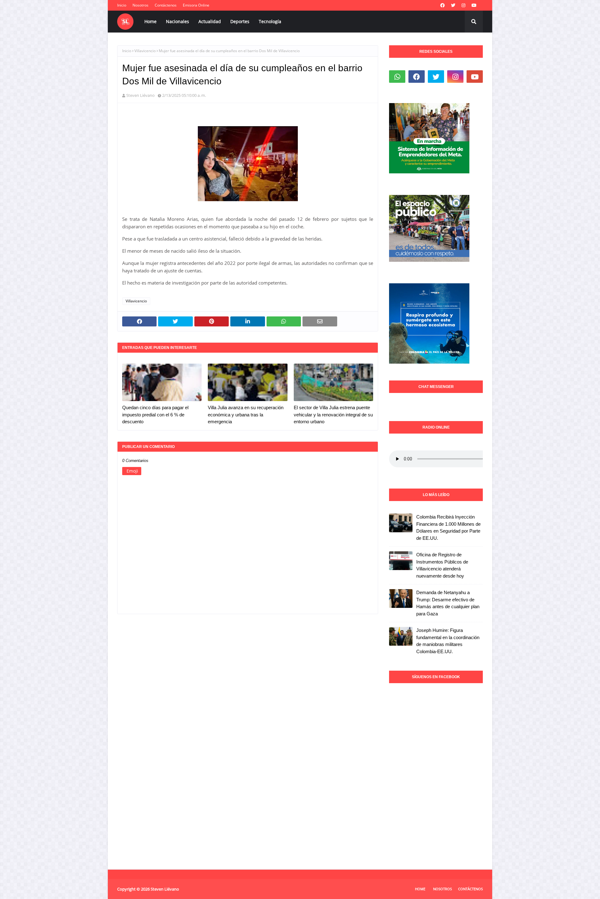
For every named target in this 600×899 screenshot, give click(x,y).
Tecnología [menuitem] (270, 21)
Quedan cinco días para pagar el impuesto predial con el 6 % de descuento (155, 414)
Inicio (121, 5)
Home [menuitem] (150, 21)
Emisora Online (196, 5)
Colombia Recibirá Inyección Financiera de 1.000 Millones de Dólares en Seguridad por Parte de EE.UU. (448, 527)
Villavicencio (145, 50)
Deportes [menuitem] (239, 21)
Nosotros (140, 5)
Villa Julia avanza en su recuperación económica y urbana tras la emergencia (245, 414)
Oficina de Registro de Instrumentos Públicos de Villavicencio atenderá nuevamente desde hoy (442, 565)
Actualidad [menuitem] (209, 21)
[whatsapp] (397, 76)
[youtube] (474, 5)
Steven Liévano (140, 95)
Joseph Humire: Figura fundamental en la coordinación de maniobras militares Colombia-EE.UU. (447, 641)
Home (420, 889)
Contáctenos (166, 5)
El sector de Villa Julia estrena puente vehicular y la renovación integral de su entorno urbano (333, 414)
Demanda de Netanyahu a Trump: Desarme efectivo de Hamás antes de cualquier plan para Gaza (447, 603)
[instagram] (463, 5)
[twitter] (453, 5)
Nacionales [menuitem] (177, 21)
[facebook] (442, 5)
